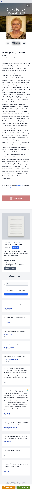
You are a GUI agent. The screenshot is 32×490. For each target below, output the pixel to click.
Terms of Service (20, 483)
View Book (7, 247)
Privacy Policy (12, 483)
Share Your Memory (10, 268)
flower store (13, 188)
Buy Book (15, 247)
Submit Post (16, 294)
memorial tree (20, 185)
